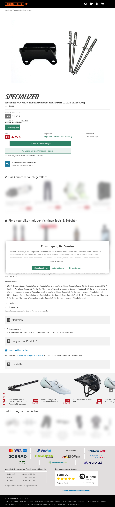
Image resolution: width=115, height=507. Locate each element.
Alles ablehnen (58, 268)
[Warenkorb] (102, 4)
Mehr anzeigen (56, 261)
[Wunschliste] (91, 4)
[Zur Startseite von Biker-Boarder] (16, 3)
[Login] (97, 4)
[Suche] (85, 4)
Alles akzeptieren (41, 268)
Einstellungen (75, 268)
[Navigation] (108, 4)
